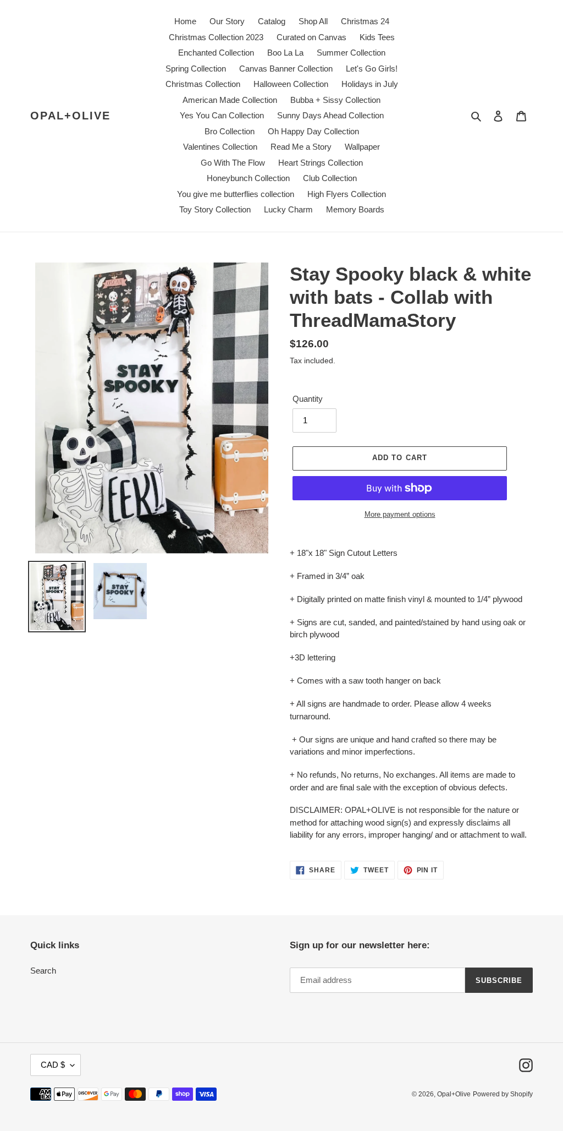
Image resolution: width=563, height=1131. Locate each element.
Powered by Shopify (503, 1094)
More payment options (400, 514)
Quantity (307, 398)
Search (43, 970)
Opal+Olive (70, 116)
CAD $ (53, 1064)
